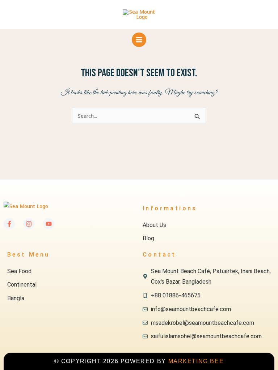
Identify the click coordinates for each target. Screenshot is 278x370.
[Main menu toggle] (139, 40)
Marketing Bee (196, 361)
